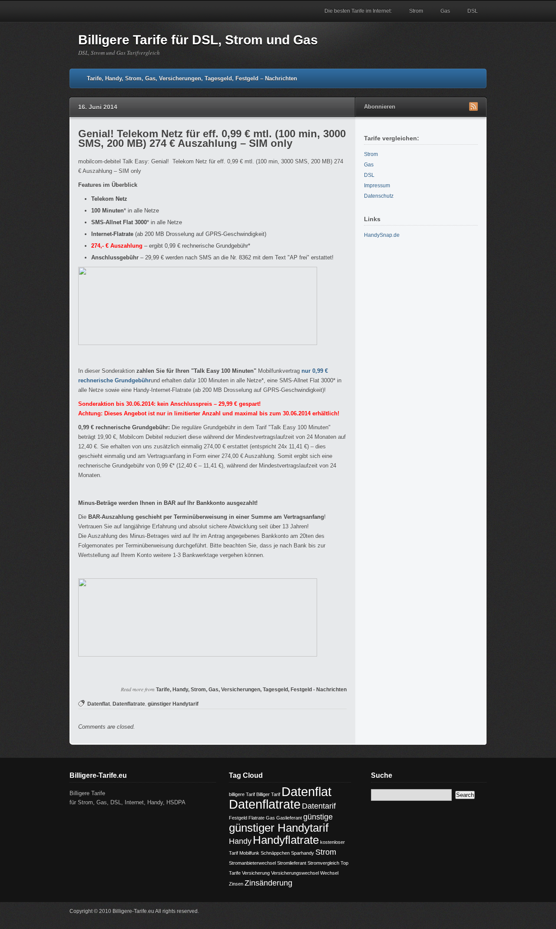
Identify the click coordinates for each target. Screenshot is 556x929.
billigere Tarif (242, 794)
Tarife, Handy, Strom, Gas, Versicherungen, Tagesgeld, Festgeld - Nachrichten (251, 690)
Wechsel (329, 873)
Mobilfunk (249, 853)
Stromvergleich (323, 863)
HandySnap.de (382, 235)
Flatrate (256, 817)
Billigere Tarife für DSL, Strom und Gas (198, 40)
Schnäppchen (275, 853)
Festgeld (238, 817)
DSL (472, 11)
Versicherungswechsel (295, 873)
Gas (445, 11)
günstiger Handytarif (173, 704)
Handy (240, 841)
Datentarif (319, 806)
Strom (416, 11)
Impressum (377, 185)
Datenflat (98, 704)
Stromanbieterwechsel (252, 863)
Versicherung (256, 873)
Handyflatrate (286, 839)
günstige (318, 817)
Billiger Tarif (268, 794)
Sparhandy (302, 853)
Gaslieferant (289, 817)
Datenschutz (379, 196)
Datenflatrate (129, 704)
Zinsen (236, 883)
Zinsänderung (268, 883)
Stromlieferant (291, 863)
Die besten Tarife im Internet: (358, 11)
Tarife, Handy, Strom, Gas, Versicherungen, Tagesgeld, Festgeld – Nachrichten (192, 78)
